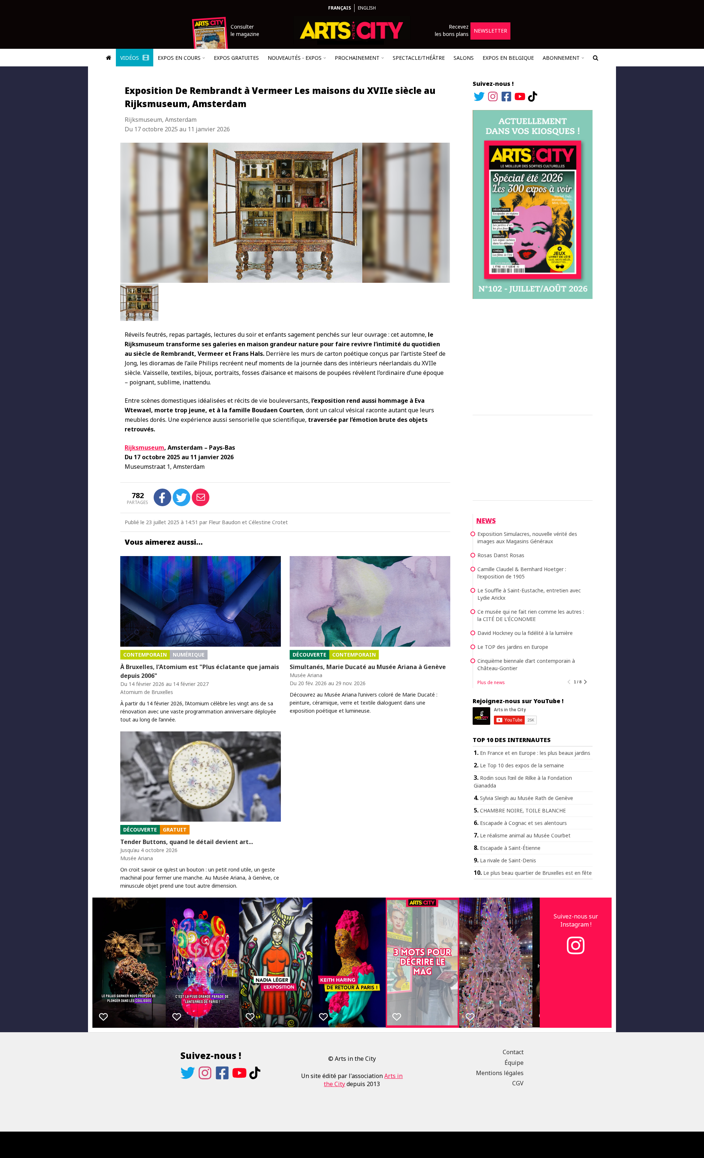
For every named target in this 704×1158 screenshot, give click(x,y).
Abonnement (561, 57)
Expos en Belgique (508, 57)
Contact (513, 1052)
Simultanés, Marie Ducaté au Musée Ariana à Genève (368, 667)
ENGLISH (367, 8)
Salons (464, 57)
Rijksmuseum (144, 447)
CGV (518, 1083)
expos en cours (179, 57)
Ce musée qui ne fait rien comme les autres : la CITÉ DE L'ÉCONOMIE (530, 615)
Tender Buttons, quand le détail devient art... (186, 842)
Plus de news (491, 682)
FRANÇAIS (339, 8)
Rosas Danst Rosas (500, 555)
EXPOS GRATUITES (236, 57)
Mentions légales (500, 1073)
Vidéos (130, 57)
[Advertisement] (533, 356)
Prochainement (357, 57)
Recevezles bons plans (452, 30)
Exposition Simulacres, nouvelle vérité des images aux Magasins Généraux (527, 537)
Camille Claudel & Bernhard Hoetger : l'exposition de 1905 (521, 573)
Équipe (514, 1063)
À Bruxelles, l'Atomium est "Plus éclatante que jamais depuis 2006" (199, 671)
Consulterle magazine (245, 30)
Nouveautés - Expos (295, 57)
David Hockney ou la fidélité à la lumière (525, 632)
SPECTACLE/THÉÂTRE (419, 57)
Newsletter (490, 30)
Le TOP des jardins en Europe (512, 646)
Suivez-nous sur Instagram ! (576, 920)
